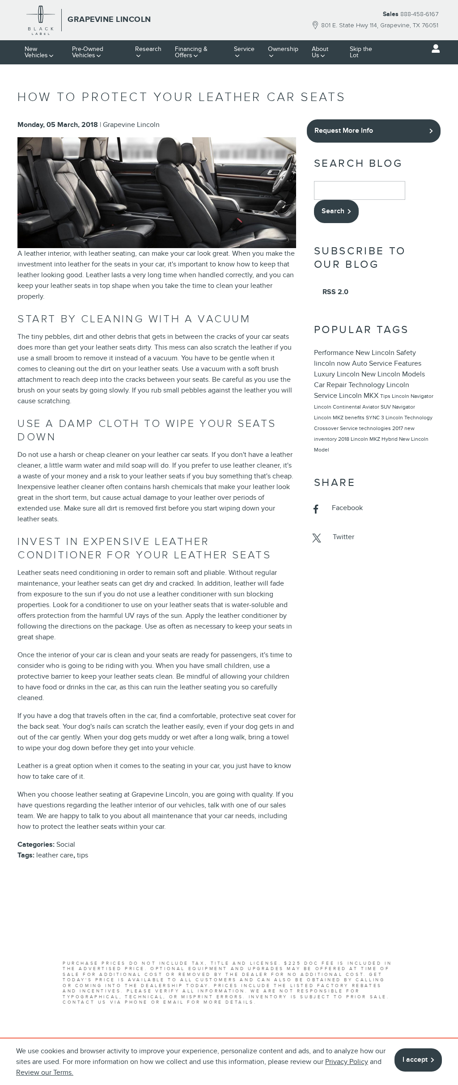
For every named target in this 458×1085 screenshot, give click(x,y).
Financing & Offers (191, 52)
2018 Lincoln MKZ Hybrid (368, 439)
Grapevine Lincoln (131, 124)
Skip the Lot (361, 52)
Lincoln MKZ (329, 417)
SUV (386, 407)
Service (244, 49)
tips (82, 855)
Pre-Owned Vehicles (87, 52)
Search (333, 211)
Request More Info (343, 130)
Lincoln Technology (409, 417)
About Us (320, 52)
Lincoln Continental (338, 407)
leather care (54, 855)
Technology (367, 384)
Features (407, 363)
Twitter (343, 536)
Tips (386, 396)
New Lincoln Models (393, 374)
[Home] (41, 20)
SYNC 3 (376, 417)
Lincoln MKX (359, 395)
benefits (355, 417)
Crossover (327, 428)
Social (65, 844)
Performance (335, 352)
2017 (398, 428)
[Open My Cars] (433, 48)
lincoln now (333, 363)
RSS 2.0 (334, 291)
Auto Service (373, 363)
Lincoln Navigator (412, 396)
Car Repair (331, 384)
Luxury (325, 374)
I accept (415, 1059)
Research (148, 49)
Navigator (403, 407)
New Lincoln (376, 352)
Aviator (371, 407)
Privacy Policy (346, 1061)
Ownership (283, 49)
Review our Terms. (44, 1072)
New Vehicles (36, 52)
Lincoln (349, 374)
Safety (406, 352)
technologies (375, 428)
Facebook (347, 507)
